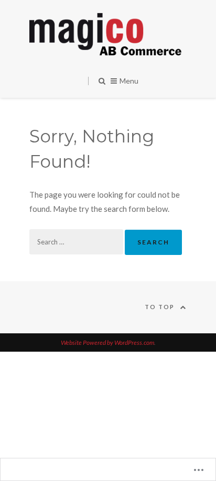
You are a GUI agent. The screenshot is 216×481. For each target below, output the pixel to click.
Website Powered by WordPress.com (107, 342)
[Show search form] (102, 80)
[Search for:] (77, 241)
